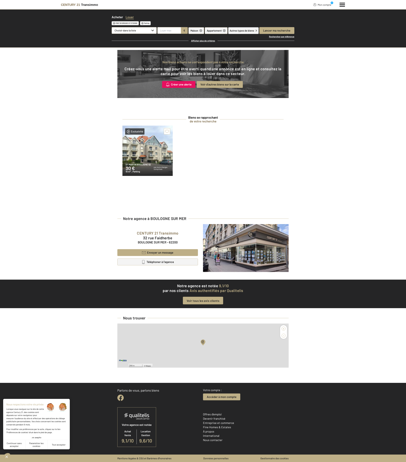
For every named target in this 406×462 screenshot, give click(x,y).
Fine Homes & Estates (217, 427)
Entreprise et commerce (218, 423)
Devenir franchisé (214, 418)
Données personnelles (216, 458)
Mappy (148, 365)
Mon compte (324, 4)
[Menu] (342, 4)
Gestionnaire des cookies (274, 458)
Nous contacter (213, 440)
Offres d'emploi (212, 414)
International (211, 435)
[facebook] (120, 398)
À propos (208, 431)
